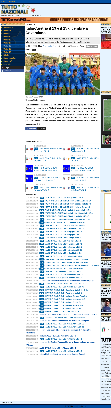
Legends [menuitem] (7, 64)
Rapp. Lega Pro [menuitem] (9, 58)
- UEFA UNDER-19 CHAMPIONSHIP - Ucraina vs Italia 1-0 (65, 201)
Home (4, 24)
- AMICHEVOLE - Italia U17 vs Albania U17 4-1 (61, 339)
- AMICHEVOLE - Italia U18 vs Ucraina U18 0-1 (61, 244)
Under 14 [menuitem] (7, 52)
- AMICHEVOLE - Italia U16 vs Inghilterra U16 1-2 (62, 324)
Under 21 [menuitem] (7, 31)
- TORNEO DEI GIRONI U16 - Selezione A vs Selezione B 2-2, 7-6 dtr (69, 265)
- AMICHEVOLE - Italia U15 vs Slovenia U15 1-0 (61, 275)
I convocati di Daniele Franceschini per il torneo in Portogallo (64, 321)
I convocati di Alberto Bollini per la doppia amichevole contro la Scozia (68, 315)
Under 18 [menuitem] (7, 40)
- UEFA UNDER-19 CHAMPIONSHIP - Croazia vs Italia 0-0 (65, 204)
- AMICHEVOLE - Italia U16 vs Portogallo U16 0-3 (62, 287)
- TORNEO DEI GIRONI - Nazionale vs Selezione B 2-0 (64, 262)
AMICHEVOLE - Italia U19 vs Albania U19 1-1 (57, 348)
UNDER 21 (105, 259)
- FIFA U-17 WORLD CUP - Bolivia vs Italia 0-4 (60, 308)
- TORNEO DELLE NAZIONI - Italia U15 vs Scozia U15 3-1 (65, 210)
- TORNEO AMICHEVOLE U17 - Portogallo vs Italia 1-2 (64, 318)
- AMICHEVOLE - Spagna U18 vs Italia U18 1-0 (61, 278)
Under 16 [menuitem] (7, 46)
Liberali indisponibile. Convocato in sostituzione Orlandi (62, 354)
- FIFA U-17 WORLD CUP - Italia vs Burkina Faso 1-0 (63, 296)
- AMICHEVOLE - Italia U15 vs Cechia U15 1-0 (61, 256)
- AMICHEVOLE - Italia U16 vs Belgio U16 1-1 (60, 241)
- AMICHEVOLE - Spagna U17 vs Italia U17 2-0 (61, 272)
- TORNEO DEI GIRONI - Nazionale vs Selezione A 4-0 (64, 259)
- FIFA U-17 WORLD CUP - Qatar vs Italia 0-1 (60, 312)
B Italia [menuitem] (6, 55)
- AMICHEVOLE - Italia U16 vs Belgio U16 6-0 (60, 238)
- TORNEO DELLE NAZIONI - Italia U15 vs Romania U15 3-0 (66, 213)
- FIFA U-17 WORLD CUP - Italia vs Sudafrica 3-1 (62, 305)
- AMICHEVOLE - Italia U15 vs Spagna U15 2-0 (61, 235)
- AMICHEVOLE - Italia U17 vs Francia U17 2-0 (61, 247)
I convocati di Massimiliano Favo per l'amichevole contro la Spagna (67, 281)
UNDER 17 (105, 315)
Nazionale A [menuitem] (8, 28)
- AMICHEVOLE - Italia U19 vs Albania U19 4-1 (61, 351)
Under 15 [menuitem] (7, 49)
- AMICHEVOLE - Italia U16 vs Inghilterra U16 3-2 (62, 198)
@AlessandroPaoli (76, 46)
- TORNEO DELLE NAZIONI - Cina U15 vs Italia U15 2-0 (64, 216)
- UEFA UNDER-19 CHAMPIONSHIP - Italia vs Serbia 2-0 (65, 207)
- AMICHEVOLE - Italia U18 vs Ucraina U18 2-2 (61, 250)
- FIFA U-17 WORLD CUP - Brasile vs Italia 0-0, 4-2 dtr (64, 290)
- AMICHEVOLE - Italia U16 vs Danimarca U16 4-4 (62, 226)
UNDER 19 (105, 286)
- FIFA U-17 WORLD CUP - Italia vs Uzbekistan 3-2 (62, 299)
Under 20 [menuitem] (7, 34)
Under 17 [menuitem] (7, 43)
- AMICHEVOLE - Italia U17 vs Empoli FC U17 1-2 (62, 229)
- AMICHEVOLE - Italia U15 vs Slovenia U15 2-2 (61, 268)
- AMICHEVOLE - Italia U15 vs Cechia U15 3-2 (61, 253)
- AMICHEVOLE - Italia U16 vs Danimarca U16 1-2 (62, 222)
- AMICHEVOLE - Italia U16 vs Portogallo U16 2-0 (62, 284)
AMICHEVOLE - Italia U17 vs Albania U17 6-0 (58, 336)
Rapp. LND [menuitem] (7, 61)
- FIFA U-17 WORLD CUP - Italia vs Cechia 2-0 (61, 302)
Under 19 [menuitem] (7, 37)
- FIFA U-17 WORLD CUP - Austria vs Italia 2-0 (61, 293)
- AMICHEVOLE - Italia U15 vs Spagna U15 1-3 (61, 232)
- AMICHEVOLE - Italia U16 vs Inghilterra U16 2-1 (62, 327)
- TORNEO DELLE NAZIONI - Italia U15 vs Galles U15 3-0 (65, 219)
